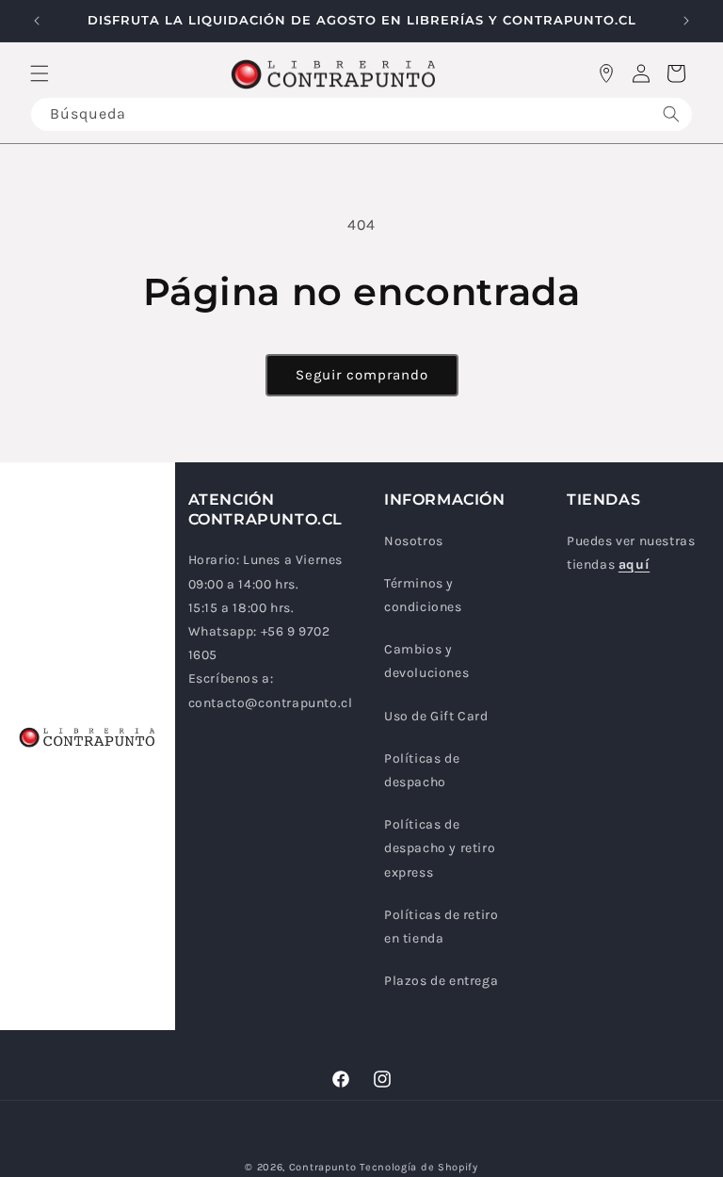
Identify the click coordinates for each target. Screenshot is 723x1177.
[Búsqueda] (671, 114)
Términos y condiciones (423, 595)
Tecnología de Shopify (419, 1167)
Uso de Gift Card (436, 716)
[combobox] (361, 114)
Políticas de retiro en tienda (441, 926)
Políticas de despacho (421, 770)
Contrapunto (323, 1167)
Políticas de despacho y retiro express (439, 847)
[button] (39, 73)
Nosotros (413, 541)
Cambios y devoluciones (426, 661)
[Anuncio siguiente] (686, 20)
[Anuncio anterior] (36, 20)
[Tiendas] (606, 73)
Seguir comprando (362, 374)
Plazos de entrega (441, 981)
